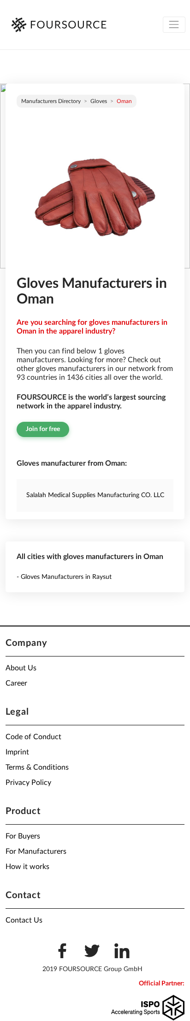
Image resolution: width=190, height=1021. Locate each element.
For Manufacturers (36, 851)
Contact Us (24, 920)
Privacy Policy (28, 782)
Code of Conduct (33, 737)
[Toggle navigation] (174, 25)
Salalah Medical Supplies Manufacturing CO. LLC (95, 495)
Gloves (98, 101)
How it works (27, 866)
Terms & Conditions (37, 767)
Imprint (17, 752)
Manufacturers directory (51, 101)
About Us (21, 668)
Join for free (43, 429)
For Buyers (23, 836)
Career (16, 683)
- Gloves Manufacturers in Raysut (64, 577)
